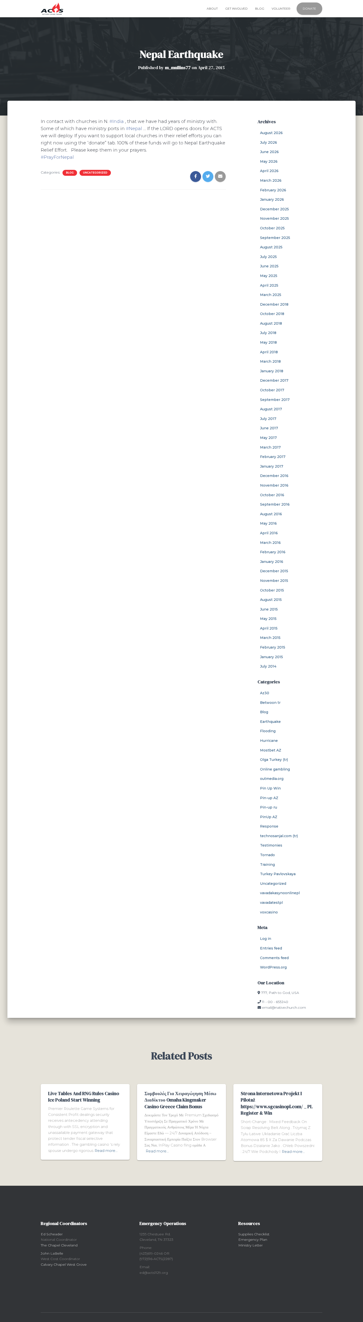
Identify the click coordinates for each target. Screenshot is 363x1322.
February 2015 (272, 647)
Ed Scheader (52, 1234)
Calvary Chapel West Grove (64, 1264)
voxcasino (269, 912)
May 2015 (268, 618)
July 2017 (268, 418)
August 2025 (271, 247)
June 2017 (269, 428)
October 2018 (272, 314)
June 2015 (269, 609)
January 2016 (271, 561)
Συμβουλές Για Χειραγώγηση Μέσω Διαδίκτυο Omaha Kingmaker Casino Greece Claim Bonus (180, 1100)
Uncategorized (95, 172)
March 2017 (270, 447)
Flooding (268, 731)
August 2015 (271, 599)
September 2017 (275, 399)
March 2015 (270, 637)
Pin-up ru (268, 807)
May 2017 (268, 437)
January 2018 (271, 371)
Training (267, 864)
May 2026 (269, 161)
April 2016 (269, 533)
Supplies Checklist (253, 1234)
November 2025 (274, 218)
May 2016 (268, 523)
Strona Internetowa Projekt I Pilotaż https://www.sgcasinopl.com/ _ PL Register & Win (277, 1103)
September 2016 (275, 504)
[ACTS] (52, 8)
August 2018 (271, 323)
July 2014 (268, 666)
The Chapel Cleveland (59, 1245)
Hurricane (269, 740)
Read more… (106, 1150)
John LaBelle (52, 1253)
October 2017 (272, 390)
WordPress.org (273, 967)
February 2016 (272, 552)
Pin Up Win (270, 788)
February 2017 (272, 456)
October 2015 (272, 590)
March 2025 (270, 295)
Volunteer (281, 8)
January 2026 (272, 199)
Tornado (267, 855)
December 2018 (274, 304)
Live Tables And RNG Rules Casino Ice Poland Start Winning (83, 1096)
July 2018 (268, 333)
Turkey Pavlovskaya (278, 874)
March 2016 (270, 542)
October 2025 (272, 228)
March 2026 (271, 180)
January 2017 (271, 466)
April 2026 (269, 171)
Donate (309, 8)
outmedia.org (271, 778)
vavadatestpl (271, 902)
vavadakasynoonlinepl (280, 893)
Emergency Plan (252, 1239)
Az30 (264, 693)
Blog (259, 8)
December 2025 (274, 209)
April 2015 (269, 628)
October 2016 (272, 495)
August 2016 (271, 514)
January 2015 (271, 657)
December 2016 (274, 476)
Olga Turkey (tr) (274, 759)
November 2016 (274, 485)
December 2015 (274, 571)
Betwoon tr (270, 702)
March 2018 (270, 361)
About (212, 8)
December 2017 (274, 380)
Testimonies (271, 845)
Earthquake (270, 721)
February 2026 (273, 190)
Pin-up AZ (269, 798)
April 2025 (269, 285)
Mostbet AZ (270, 750)
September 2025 (275, 238)
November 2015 (274, 580)
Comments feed (274, 958)
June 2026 (269, 152)
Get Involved (236, 8)
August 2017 (271, 409)
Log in (265, 938)
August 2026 (271, 133)
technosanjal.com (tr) (279, 836)
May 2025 (268, 276)
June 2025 (269, 266)
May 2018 (268, 342)
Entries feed (271, 948)
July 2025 (268, 257)
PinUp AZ (268, 817)
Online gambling (275, 769)
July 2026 (268, 142)
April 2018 (269, 352)
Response (269, 826)
